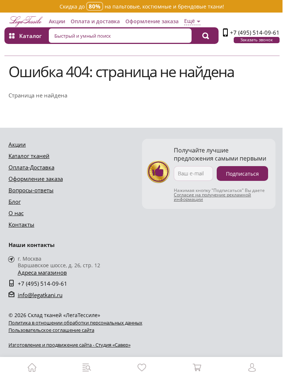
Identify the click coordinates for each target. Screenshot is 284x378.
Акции (57, 21)
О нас (16, 213)
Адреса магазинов (42, 272)
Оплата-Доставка (31, 167)
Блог (15, 201)
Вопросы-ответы (31, 190)
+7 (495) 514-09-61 (255, 32)
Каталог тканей (29, 155)
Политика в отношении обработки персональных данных (75, 322)
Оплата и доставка (95, 21)
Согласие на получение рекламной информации (212, 197)
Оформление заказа (152, 21)
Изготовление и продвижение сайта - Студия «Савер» (70, 344)
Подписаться (242, 173)
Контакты (21, 224)
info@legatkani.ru (40, 295)
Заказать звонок (256, 39)
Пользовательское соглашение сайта (51, 330)
